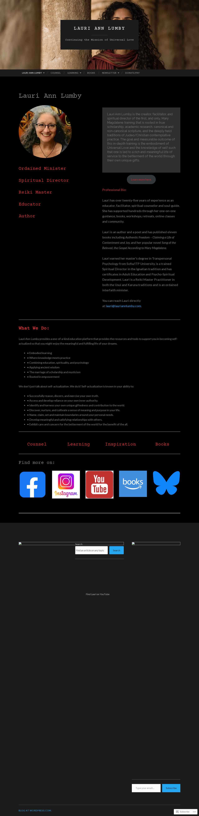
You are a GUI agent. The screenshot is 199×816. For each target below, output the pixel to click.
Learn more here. (141, 179)
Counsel (56, 73)
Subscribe (171, 787)
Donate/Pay (132, 73)
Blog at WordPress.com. (35, 810)
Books (91, 73)
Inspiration (120, 444)
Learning (73, 73)
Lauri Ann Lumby (99, 28)
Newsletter (109, 73)
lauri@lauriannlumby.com (123, 306)
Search (78, 544)
